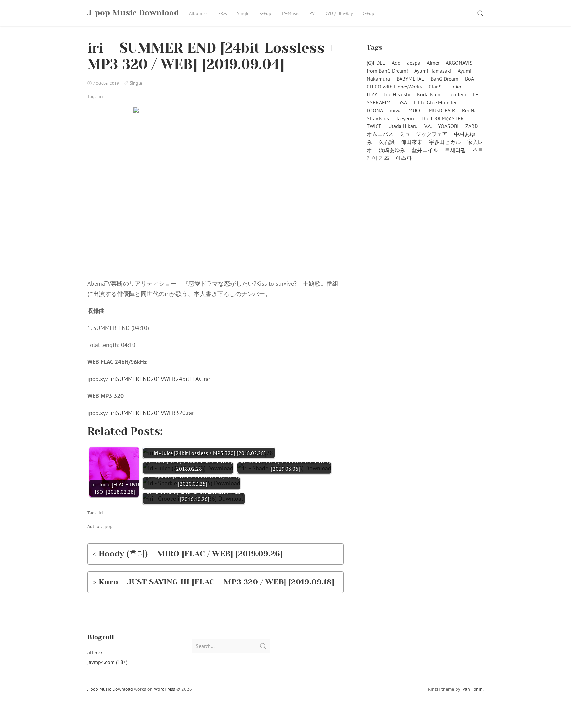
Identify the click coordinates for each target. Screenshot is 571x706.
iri (101, 96)
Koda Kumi (429, 94)
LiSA (402, 102)
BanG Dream (444, 78)
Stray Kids (378, 118)
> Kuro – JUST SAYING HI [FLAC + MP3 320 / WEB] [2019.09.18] (213, 581)
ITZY (372, 94)
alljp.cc (95, 652)
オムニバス (380, 134)
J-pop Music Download (110, 689)
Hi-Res (220, 13)
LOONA (375, 110)
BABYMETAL (410, 78)
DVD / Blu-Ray (338, 13)
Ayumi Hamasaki (432, 70)
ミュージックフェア (423, 134)
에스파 (404, 158)
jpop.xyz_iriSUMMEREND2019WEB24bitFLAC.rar (148, 379)
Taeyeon (405, 118)
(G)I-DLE (376, 62)
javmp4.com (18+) (107, 662)
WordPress (164, 689)
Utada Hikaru (403, 126)
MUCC (415, 110)
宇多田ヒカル (445, 142)
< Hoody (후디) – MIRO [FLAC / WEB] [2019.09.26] (188, 553)
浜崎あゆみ (392, 150)
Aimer (433, 62)
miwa (396, 110)
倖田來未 (411, 142)
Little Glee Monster (435, 102)
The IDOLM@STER (442, 118)
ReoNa (469, 110)
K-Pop (265, 13)
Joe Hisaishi (397, 94)
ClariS (435, 86)
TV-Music (290, 13)
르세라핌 (455, 150)
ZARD (471, 126)
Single (243, 13)
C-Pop (368, 13)
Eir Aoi (455, 86)
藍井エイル (425, 150)
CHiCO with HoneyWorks (394, 86)
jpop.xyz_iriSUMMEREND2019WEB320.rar (140, 413)
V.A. (428, 126)
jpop (108, 526)
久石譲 (387, 142)
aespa (413, 62)
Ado (396, 62)
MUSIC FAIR (442, 110)
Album (195, 13)
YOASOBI (448, 126)
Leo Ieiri (457, 94)
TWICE (374, 126)
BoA (469, 78)
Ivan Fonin (472, 689)
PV (312, 13)
